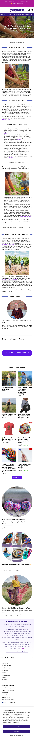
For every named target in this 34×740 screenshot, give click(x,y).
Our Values (5, 670)
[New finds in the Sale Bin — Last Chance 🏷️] (17, 547)
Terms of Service (6, 697)
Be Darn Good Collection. (9, 279)
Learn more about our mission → (17, 652)
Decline (16, 731)
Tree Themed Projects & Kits (13, 227)
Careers (4, 672)
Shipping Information (8, 690)
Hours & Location (7, 665)
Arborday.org (6, 119)
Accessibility (5, 692)
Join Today (8, 527)
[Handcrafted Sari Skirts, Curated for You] (17, 590)
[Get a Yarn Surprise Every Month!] (17, 501)
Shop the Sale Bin (11, 570)
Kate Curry (20, 42)
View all (16, 477)
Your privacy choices (8, 699)
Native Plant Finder (25, 216)
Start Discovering (11, 615)
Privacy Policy (14, 722)
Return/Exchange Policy (8, 688)
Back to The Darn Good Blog (18, 352)
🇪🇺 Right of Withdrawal (8, 702)
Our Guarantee (6, 668)
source (6, 133)
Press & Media (6, 675)
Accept (16, 727)
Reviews (4, 677)
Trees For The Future (8, 244)
